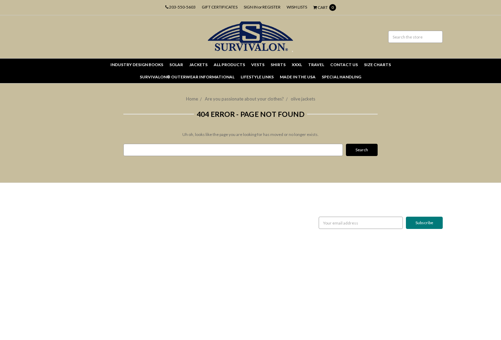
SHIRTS (278, 64)
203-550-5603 (182, 7)
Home (192, 99)
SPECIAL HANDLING (341, 76)
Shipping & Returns (75, 231)
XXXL (297, 64)
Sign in (251, 7)
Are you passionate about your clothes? (244, 99)
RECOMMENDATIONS (78, 219)
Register (271, 7)
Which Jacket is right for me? (84, 213)
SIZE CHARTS (377, 64)
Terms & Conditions (76, 262)
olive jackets (303, 99)
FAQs (63, 274)
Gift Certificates (220, 7)
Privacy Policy (70, 250)
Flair (138, 317)
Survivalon (198, 207)
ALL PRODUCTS (229, 64)
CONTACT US (344, 64)
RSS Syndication (72, 293)
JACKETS (198, 64)
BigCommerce (93, 317)
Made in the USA (298, 76)
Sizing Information (74, 225)
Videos (64, 287)
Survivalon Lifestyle (76, 207)
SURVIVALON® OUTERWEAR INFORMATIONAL (187, 76)
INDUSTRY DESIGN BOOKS (136, 64)
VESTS (257, 64)
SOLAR (176, 64)
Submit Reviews (72, 256)
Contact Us (68, 268)
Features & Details (75, 280)
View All (195, 213)
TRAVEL (316, 64)
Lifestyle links (257, 76)
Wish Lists (297, 7)
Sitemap (65, 299)
